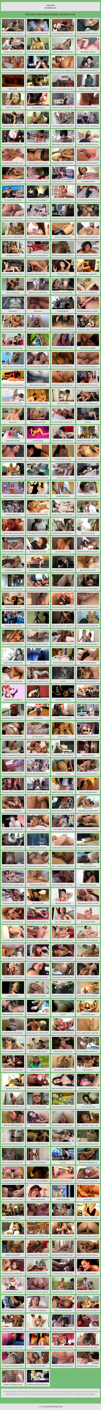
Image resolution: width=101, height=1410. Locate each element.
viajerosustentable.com (53, 1407)
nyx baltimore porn (50, 8)
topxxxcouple (50, 5)
